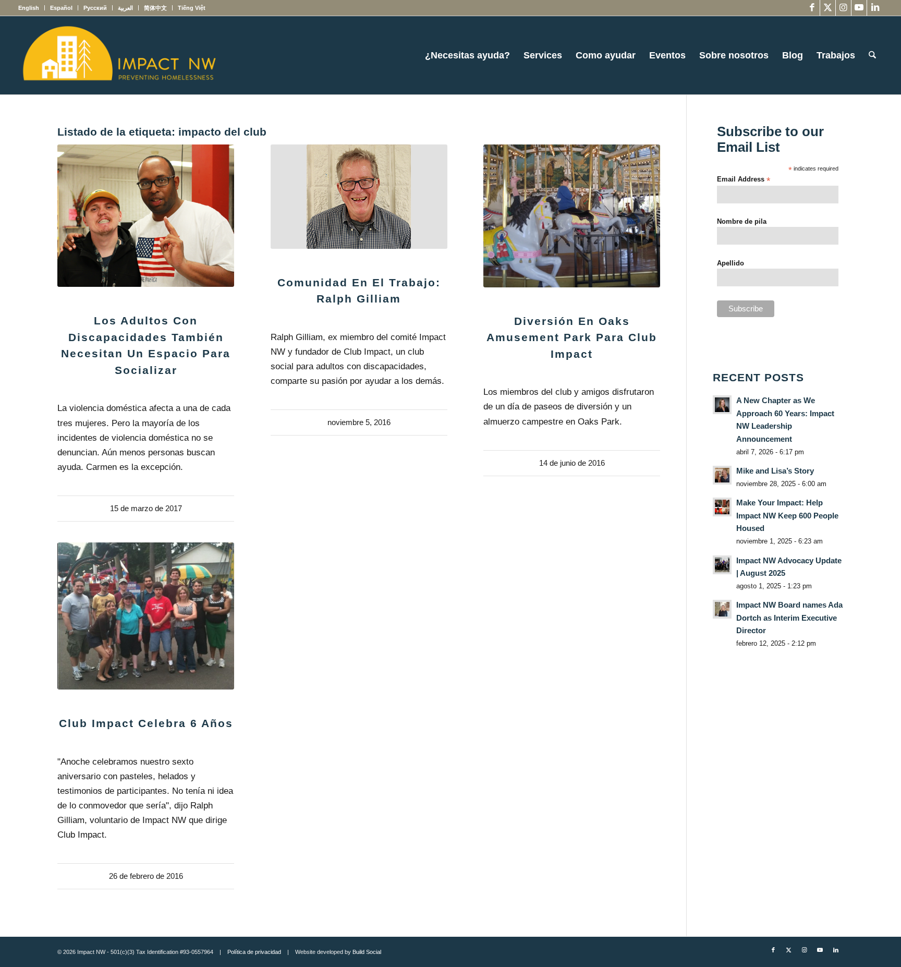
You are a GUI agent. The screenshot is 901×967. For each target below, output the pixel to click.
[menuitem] (31, 7)
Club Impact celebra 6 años (146, 723)
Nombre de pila (741, 221)
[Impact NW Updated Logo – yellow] (119, 55)
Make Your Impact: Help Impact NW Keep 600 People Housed (787, 515)
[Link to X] (827, 8)
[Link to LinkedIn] (875, 8)
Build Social (366, 952)
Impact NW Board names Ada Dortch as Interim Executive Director (789, 617)
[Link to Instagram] (843, 8)
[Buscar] (872, 55)
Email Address (743, 179)
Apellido (730, 263)
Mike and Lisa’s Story (775, 470)
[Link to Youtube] (859, 8)
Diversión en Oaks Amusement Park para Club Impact (571, 337)
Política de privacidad (254, 952)
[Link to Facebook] (812, 8)
